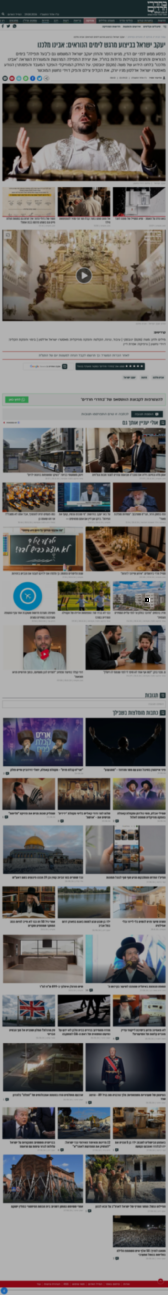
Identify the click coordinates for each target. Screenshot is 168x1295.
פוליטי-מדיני (126, 20)
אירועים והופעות (132, 26)
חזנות (144, 377)
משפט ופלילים (107, 20)
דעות (66, 20)
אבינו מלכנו (158, 377)
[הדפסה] (18, 78)
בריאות (77, 20)
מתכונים (13, 20)
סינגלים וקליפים (151, 26)
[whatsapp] (25, 78)
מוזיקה (90, 20)
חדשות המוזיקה (111, 26)
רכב (56, 20)
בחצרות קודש (145, 20)
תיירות (45, 20)
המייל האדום (15, 14)
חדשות (162, 20)
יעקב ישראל (129, 377)
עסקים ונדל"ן (30, 20)
